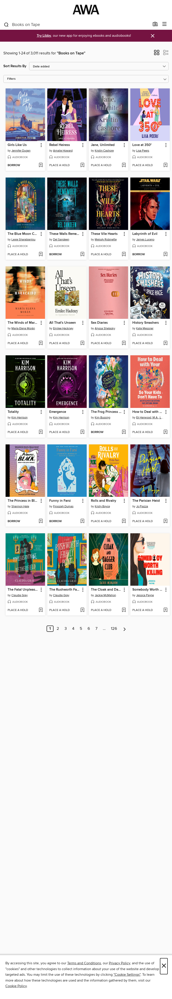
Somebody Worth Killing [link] (147, 590)
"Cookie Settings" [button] (127, 974)
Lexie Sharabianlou (23, 239)
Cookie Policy (16, 986)
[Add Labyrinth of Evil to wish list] (165, 254)
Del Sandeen (61, 239)
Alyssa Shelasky (105, 328)
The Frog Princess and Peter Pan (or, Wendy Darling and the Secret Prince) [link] (106, 412)
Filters (11, 79)
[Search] (6, 24)
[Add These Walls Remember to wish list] (82, 254)
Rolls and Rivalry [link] (103, 501)
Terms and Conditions (84, 963)
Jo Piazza (142, 506)
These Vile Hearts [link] (104, 234)
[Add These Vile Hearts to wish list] (124, 254)
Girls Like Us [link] (17, 145)
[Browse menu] (164, 24)
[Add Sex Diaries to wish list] (124, 343)
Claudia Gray (19, 595)
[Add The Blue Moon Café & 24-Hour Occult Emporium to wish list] (40, 254)
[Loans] (155, 25)
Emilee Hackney (63, 328)
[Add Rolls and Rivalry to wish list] (124, 521)
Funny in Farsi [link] (60, 501)
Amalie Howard (63, 150)
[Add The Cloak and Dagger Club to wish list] (124, 610)
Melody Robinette (106, 239)
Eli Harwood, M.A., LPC (150, 417)
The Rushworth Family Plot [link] (64, 590)
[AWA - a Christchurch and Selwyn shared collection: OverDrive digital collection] (86, 9)
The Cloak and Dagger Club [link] (106, 590)
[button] (156, 54)
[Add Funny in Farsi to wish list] (82, 521)
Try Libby (44, 35)
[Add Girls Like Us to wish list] (40, 165)
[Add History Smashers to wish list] (165, 343)
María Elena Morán (23, 328)
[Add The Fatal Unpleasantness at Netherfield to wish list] (40, 610)
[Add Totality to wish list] (40, 432)
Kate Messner (144, 328)
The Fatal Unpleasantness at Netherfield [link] (23, 590)
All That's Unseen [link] (62, 323)
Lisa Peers (142, 150)
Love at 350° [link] (142, 145)
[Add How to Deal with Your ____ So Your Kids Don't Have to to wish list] (165, 432)
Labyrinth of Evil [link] (144, 234)
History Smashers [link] (145, 323)
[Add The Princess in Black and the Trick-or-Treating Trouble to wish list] (40, 521)
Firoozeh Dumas (63, 506)
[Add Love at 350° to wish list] (165, 165)
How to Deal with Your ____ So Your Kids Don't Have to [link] (147, 412)
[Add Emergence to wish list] (82, 432)
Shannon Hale (20, 506)
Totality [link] (13, 412)
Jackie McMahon (105, 595)
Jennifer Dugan (20, 150)
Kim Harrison (19, 417)
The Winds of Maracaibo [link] (23, 323)
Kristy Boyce (102, 506)
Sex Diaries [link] (99, 323)
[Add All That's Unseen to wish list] (82, 343)
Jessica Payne (145, 595)
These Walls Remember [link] (64, 234)
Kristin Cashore (104, 150)
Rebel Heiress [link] (59, 145)
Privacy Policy (119, 963)
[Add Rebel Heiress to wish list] (82, 165)
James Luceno (145, 239)
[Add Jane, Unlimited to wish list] (124, 165)
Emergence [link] (57, 412)
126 (114, 628)
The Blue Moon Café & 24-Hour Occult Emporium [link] (23, 234)
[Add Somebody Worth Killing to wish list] (165, 610)
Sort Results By (14, 66)
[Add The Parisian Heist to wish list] (165, 521)
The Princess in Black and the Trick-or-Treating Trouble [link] (23, 501)
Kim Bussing (102, 417)
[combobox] (76, 24)
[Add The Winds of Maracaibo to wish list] (40, 343)
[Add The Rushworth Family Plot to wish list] (82, 610)
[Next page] (124, 628)
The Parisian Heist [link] (146, 501)
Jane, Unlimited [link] (103, 145)
